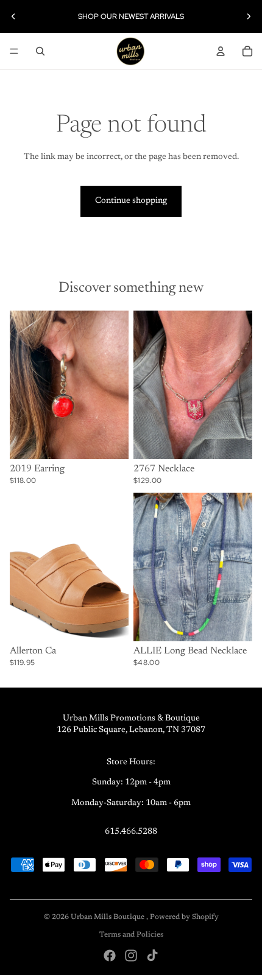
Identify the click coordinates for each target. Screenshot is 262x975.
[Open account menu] (220, 51)
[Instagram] (131, 955)
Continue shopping (131, 201)
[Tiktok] (152, 955)
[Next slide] (248, 16)
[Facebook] (109, 955)
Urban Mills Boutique (108, 917)
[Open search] (40, 51)
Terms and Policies (131, 934)
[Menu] (14, 51)
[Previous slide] (13, 16)
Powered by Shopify (184, 917)
